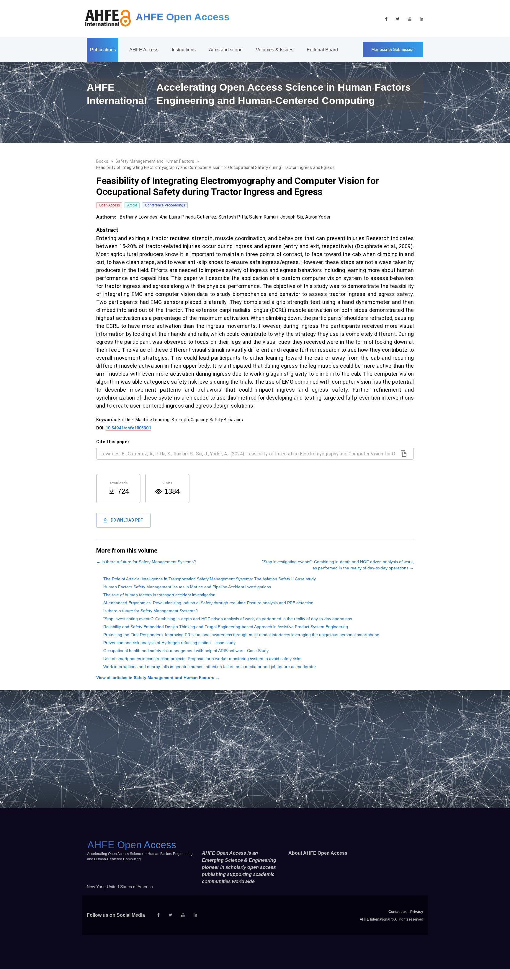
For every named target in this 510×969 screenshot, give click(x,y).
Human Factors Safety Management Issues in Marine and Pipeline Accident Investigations (187, 586)
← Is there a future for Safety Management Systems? (146, 561)
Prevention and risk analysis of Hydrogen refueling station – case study (169, 642)
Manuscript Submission (393, 49)
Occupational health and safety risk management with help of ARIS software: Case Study (186, 650)
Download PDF (127, 520)
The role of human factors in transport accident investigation (159, 594)
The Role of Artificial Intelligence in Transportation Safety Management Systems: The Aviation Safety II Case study (209, 578)
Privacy (416, 912)
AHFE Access (143, 49)
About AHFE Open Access (317, 853)
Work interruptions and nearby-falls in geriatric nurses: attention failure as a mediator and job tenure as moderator (209, 666)
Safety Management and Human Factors (154, 161)
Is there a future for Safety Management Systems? (150, 610)
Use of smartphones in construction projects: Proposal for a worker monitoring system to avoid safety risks (202, 658)
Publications (103, 49)
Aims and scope (226, 49)
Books (102, 161)
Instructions (184, 49)
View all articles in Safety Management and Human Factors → (158, 677)
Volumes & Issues (274, 49)
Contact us (397, 912)
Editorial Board (322, 49)
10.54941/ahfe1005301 (128, 428)
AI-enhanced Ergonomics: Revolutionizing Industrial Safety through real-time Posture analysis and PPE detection (208, 602)
